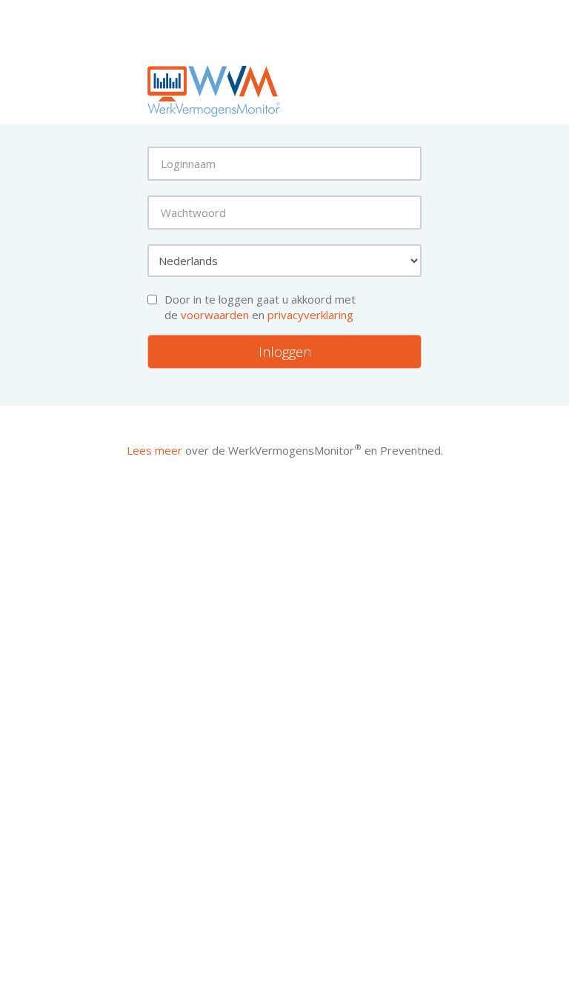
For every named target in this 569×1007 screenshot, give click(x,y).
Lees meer (154, 450)
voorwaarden (215, 314)
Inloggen (285, 352)
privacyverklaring (310, 314)
